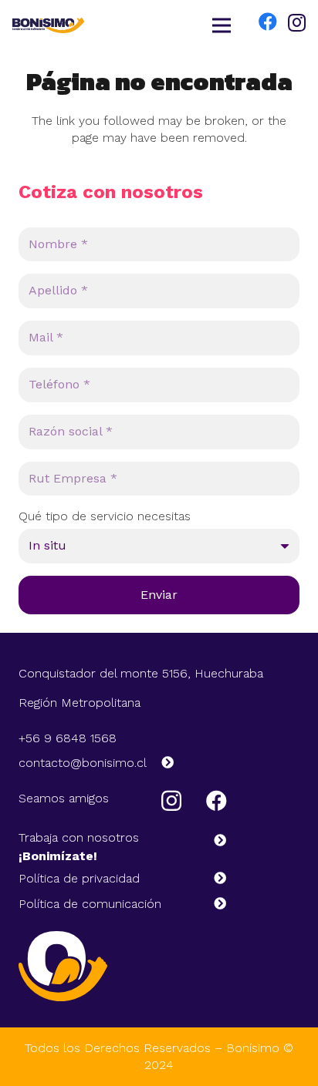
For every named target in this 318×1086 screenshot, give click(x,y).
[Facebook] (268, 21)
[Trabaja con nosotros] (213, 840)
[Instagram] (297, 22)
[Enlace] (48, 25)
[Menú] (222, 25)
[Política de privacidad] (213, 878)
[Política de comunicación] (213, 904)
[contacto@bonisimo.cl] (160, 763)
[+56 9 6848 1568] (130, 738)
